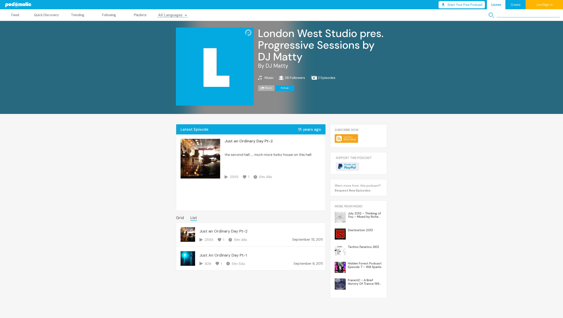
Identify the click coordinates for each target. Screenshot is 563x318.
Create (516, 5)
